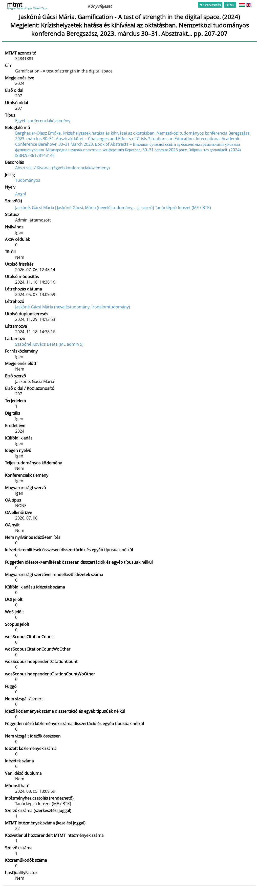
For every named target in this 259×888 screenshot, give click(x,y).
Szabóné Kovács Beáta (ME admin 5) (49, 344)
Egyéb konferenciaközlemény (42, 120)
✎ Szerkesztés (210, 5)
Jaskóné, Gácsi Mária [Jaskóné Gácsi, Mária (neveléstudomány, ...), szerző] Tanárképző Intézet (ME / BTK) (113, 207)
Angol (20, 194)
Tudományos (27, 180)
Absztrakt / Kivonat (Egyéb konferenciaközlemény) (62, 168)
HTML (229, 5)
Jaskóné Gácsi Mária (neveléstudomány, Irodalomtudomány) (72, 307)
